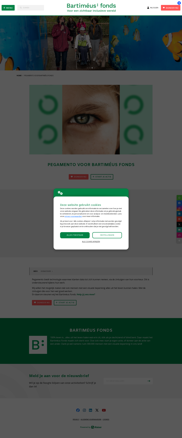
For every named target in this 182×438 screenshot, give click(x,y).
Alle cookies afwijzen (91, 241)
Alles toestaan (75, 235)
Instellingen (107, 235)
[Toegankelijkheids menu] (179, 3)
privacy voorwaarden (73, 216)
